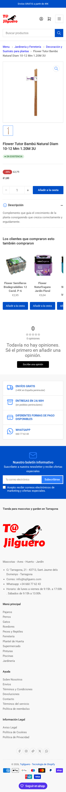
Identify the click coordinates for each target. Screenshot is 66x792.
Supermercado (12, 646)
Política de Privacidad (16, 737)
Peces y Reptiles (13, 631)
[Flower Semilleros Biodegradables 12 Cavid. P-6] (15, 265)
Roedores (8, 626)
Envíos (7, 684)
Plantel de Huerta (13, 641)
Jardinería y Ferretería (28, 46)
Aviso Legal (10, 727)
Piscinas (8, 656)
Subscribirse (52, 479)
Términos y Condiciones (17, 689)
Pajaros (7, 612)
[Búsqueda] (59, 33)
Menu (6, 46)
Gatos (6, 621)
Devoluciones (11, 694)
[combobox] (33, 33)
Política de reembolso (16, 709)
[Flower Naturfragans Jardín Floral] (42, 265)
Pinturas (8, 651)
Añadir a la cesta (15, 305)
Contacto (8, 699)
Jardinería (9, 661)
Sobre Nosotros (12, 679)
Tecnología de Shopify (43, 764)
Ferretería (8, 636)
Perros (7, 617)
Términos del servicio (16, 704)
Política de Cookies (15, 732)
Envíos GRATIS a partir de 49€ (33, 3)
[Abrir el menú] (59, 19)
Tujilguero (25, 764)
